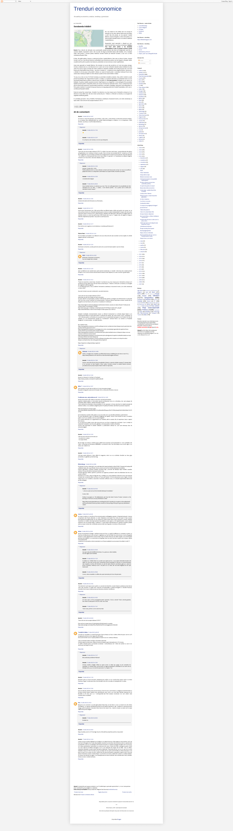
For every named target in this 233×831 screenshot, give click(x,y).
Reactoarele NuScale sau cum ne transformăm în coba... (148, 235)
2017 (140, 262)
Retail (140, 100)
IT (139, 85)
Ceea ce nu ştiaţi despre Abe (147, 212)
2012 (140, 273)
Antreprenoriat (142, 128)
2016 (140, 265)
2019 (140, 258)
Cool (140, 130)
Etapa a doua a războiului (146, 232)
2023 (140, 154)
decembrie (143, 158)
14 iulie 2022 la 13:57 (87, 386)
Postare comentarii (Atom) (87, 794)
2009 (140, 279)
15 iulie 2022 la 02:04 (88, 618)
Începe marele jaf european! (147, 228)
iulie (141, 168)
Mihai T (80, 386)
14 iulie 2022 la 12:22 (91, 233)
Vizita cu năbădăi (143, 48)
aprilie (142, 245)
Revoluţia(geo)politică (145, 230)
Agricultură (141, 104)
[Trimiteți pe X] (79, 107)
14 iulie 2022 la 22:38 (87, 531)
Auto (140, 102)
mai (141, 243)
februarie (142, 249)
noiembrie (143, 160)
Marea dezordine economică (147, 188)
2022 (140, 156)
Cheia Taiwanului (144, 172)
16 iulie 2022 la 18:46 (92, 572)
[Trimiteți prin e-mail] (75, 107)
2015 (140, 267)
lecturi (140, 106)
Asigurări (141, 117)
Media (140, 109)
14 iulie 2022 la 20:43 (87, 514)
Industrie (141, 94)
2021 (140, 254)
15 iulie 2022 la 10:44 (92, 549)
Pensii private (142, 118)
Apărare (141, 126)
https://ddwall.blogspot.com (144, 39)
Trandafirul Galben (83, 632)
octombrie (143, 162)
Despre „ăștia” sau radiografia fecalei (148, 53)
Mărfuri (140, 98)
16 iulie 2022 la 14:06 (93, 351)
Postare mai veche (127, 792)
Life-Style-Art (142, 133)
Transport (141, 113)
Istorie (140, 107)
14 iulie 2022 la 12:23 (88, 244)
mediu (140, 141)
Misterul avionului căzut (146, 177)
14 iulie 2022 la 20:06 (91, 464)
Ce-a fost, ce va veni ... (145, 201)
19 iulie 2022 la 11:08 (92, 360)
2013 (140, 271)
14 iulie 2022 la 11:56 (92, 130)
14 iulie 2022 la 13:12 (88, 279)
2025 (140, 150)
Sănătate (141, 93)
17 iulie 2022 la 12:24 (88, 739)
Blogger (119, 819)
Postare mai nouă (78, 792)
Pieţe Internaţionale (143, 76)
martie (142, 247)
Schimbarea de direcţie (145, 226)
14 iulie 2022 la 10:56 (88, 149)
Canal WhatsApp (143, 25)
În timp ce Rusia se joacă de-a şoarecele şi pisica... (147, 183)
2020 (140, 256)
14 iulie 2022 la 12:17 (88, 224)
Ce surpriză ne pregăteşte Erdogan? (148, 205)
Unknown (84, 351)
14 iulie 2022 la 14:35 (102, 397)
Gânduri (141, 72)
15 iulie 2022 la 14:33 (92, 597)
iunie (141, 241)
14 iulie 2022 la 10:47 (88, 116)
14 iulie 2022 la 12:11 (88, 208)
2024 (140, 152)
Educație (141, 139)
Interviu (141, 135)
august (142, 166)
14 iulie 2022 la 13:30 (92, 176)
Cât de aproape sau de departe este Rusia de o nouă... (149, 223)
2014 (140, 269)
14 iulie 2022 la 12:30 (92, 166)
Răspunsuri (82, 127)
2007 (140, 284)
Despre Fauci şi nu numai (146, 238)
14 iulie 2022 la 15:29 (88, 434)
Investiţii (141, 83)
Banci (140, 80)
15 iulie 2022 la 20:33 (88, 729)
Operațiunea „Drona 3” (144, 51)
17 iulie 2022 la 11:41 (92, 606)
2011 (140, 275)
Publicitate (141, 122)
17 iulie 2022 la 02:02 (92, 718)
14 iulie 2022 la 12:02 (88, 198)
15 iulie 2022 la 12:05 (92, 662)
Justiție (140, 131)
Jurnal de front (143, 207)
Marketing (141, 124)
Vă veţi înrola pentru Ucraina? (147, 186)
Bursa (140, 81)
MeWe (140, 33)
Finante (140, 78)
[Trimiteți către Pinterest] (82, 107)
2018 (140, 260)
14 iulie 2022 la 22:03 (91, 255)
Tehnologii (141, 111)
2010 (140, 277)
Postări (141, 60)
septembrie (143, 164)
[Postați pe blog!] (77, 107)
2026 (140, 147)
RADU (83, 255)
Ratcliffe (141, 46)
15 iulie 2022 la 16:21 (86, 702)
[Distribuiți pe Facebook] (80, 107)
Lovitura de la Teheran (145, 193)
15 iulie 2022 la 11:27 (92, 655)
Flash (141, 170)
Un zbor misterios (144, 199)
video (140, 89)
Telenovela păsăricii (145, 209)
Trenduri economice (98, 9)
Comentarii (142, 63)
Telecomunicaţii (143, 115)
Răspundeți (80, 124)
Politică (140, 70)
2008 (140, 282)
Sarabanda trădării (144, 203)
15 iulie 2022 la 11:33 (92, 558)
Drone (140, 50)
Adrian (79, 531)
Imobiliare (141, 96)
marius (80, 514)
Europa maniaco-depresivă (147, 214)
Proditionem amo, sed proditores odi (87, 397)
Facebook (141, 31)
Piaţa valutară (142, 87)
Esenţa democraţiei (145, 174)
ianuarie (142, 251)
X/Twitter (141, 29)
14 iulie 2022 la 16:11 (88, 453)
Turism (140, 120)
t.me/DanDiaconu (112, 789)
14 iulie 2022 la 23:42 (88, 583)
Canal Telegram (143, 27)
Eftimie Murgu (81, 464)
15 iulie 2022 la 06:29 (93, 632)
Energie (140, 91)
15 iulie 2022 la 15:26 (88, 688)
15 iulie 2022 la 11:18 (88, 677)
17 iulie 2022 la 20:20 (92, 184)
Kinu (79, 702)
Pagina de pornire (102, 792)
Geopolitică (141, 74)
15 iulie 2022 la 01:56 (92, 488)
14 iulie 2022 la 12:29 (88, 268)
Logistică (141, 137)
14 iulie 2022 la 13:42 (88, 375)
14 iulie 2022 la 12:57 (92, 137)
